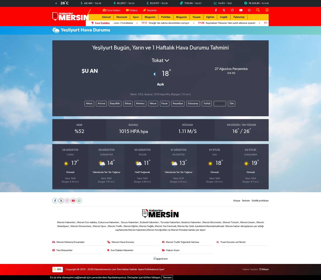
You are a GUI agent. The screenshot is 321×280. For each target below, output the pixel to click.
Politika (165, 17)
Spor (136, 17)
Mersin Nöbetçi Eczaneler (71, 242)
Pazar (165, 103)
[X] (61, 200)
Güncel (106, 17)
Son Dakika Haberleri (122, 250)
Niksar (153, 103)
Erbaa (128, 103)
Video (133, 10)
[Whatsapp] (79, 200)
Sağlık (223, 17)
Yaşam (196, 17)
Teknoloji (238, 17)
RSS (59, 269)
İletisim (246, 200)
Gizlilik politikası (260, 200)
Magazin (150, 17)
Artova (101, 103)
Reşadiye (178, 103)
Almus (89, 103)
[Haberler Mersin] (70, 16)
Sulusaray (193, 103)
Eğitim (210, 17)
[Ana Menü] (266, 10)
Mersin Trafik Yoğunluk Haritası (182, 242)
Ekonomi (122, 17)
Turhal (206, 103)
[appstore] (160, 258)
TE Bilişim (264, 269)
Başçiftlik (115, 103)
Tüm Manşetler (64, 250)
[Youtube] (73, 200)
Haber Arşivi (172, 250)
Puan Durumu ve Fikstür (233, 242)
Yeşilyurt (219, 103)
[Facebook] (55, 200)
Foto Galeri (113, 10)
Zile (232, 103)
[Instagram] (67, 200)
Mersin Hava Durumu (123, 242)
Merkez (140, 103)
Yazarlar (152, 10)
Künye (237, 200)
